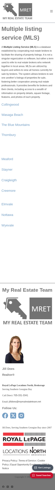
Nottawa (7, 215)
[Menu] (51, 11)
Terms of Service (27, 460)
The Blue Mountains (15, 125)
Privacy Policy (9, 460)
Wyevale (7, 225)
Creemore (8, 190)
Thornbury (8, 135)
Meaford (7, 159)
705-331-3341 (20, 395)
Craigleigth (9, 180)
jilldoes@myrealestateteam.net (25, 401)
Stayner (6, 169)
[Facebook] (5, 415)
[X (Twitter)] (13, 415)
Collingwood (10, 104)
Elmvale (7, 204)
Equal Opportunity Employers (25, 464)
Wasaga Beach (12, 115)
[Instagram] (21, 415)
